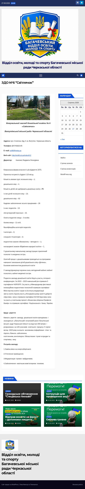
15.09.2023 (10, 423)
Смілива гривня (56, 419)
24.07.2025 (10, 400)
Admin (19, 400)
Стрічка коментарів (68, 169)
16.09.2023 (51, 400)
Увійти (62, 158)
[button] (77, 75)
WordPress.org (66, 174)
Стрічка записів (66, 163)
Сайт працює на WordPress (10, 484)
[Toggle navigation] (41, 75)
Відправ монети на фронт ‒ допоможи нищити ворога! (21, 419)
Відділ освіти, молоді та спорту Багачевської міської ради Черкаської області (20, 464)
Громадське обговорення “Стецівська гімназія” (21, 395)
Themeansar (34, 484)
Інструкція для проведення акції (57, 395)
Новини (8, 391)
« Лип (62, 139)
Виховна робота (78, 484)
